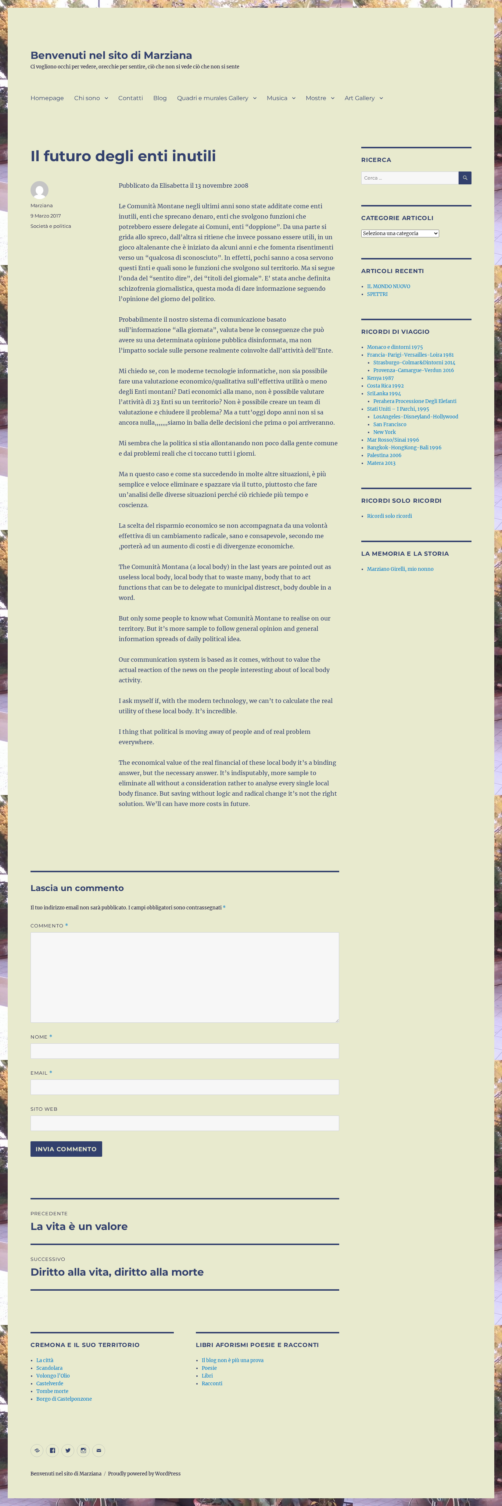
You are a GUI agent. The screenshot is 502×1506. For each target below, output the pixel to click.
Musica (277, 98)
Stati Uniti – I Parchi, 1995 (398, 409)
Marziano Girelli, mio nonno (400, 569)
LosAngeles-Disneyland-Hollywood (415, 417)
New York (384, 432)
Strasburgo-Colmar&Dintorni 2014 (414, 363)
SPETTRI (377, 294)
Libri (207, 1376)
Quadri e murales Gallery (212, 98)
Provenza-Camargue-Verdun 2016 (413, 370)
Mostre (316, 98)
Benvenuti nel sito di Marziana (111, 55)
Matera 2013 (381, 463)
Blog (160, 98)
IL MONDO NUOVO (388, 286)
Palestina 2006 (384, 455)
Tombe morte (52, 1391)
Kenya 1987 (380, 378)
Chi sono (87, 98)
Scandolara (49, 1368)
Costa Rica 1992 (385, 386)
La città (44, 1360)
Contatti (130, 98)
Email (42, 1073)
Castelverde (49, 1383)
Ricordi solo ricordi (389, 516)
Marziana (42, 205)
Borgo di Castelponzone (64, 1399)
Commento (49, 926)
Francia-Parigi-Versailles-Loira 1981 (410, 355)
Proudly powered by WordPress (144, 1474)
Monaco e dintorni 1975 (395, 347)
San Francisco (389, 424)
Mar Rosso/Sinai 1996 (393, 440)
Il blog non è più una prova (232, 1360)
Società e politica (51, 226)
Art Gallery (360, 98)
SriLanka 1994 (384, 393)
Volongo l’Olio (53, 1376)
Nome (42, 1037)
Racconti (212, 1383)
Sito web (44, 1109)
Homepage (47, 98)
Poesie (209, 1368)
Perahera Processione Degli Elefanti (414, 401)
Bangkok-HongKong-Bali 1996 (404, 448)
